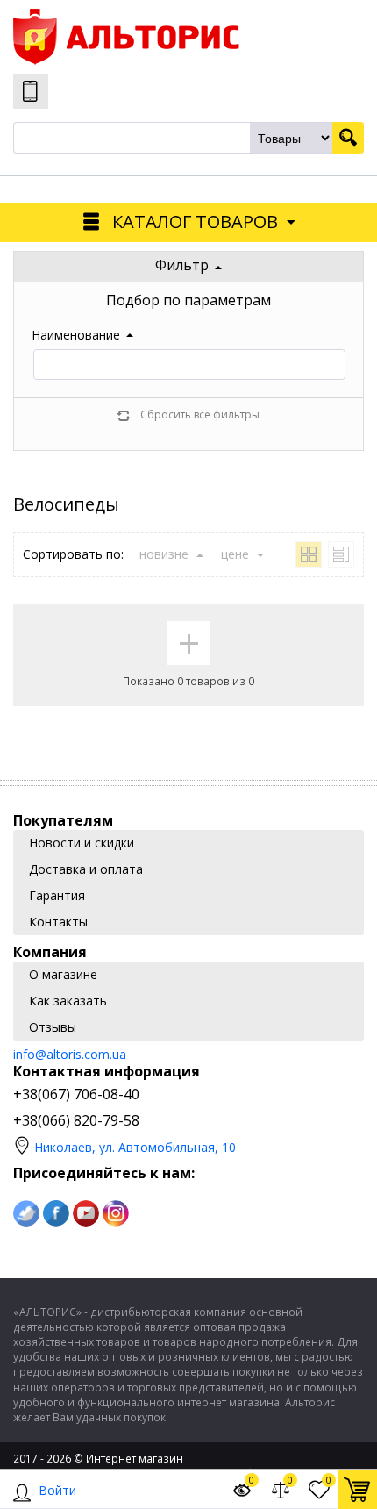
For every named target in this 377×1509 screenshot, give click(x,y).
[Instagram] (116, 1213)
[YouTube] (86, 1213)
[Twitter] (26, 1213)
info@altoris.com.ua (69, 1054)
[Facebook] (56, 1213)
